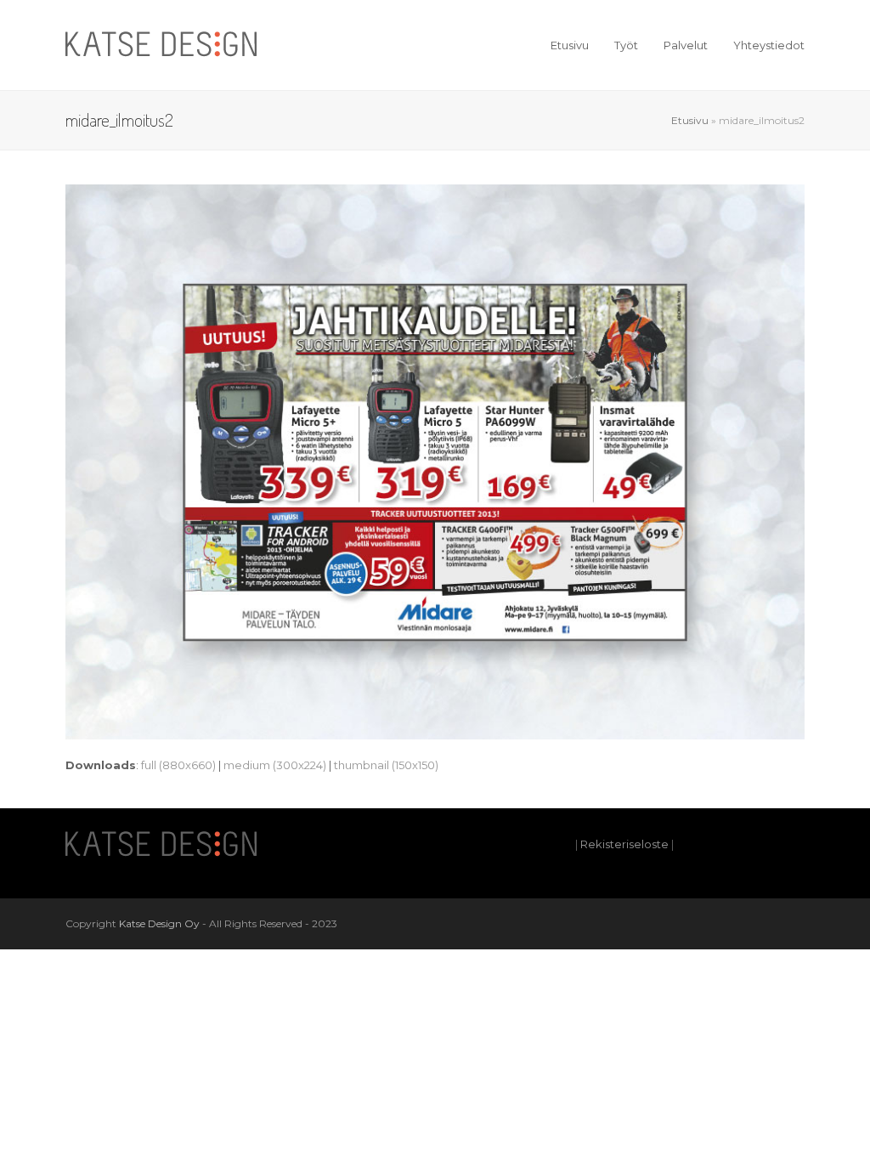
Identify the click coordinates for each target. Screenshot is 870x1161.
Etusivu (690, 120)
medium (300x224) (274, 765)
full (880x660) (178, 765)
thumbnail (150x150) (386, 765)
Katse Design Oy (159, 923)
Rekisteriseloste (624, 844)
